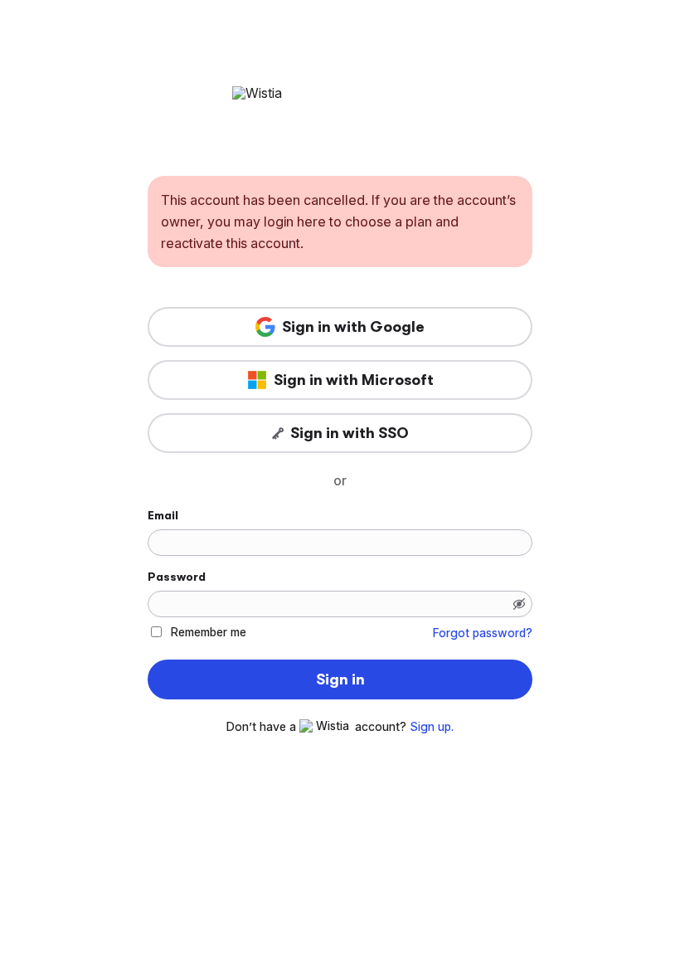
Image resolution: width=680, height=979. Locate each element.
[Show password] (519, 604)
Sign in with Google (353, 327)
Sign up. (432, 727)
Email (163, 515)
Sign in (340, 679)
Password (177, 576)
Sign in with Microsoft (354, 380)
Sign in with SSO (349, 433)
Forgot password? (482, 633)
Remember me (208, 632)
